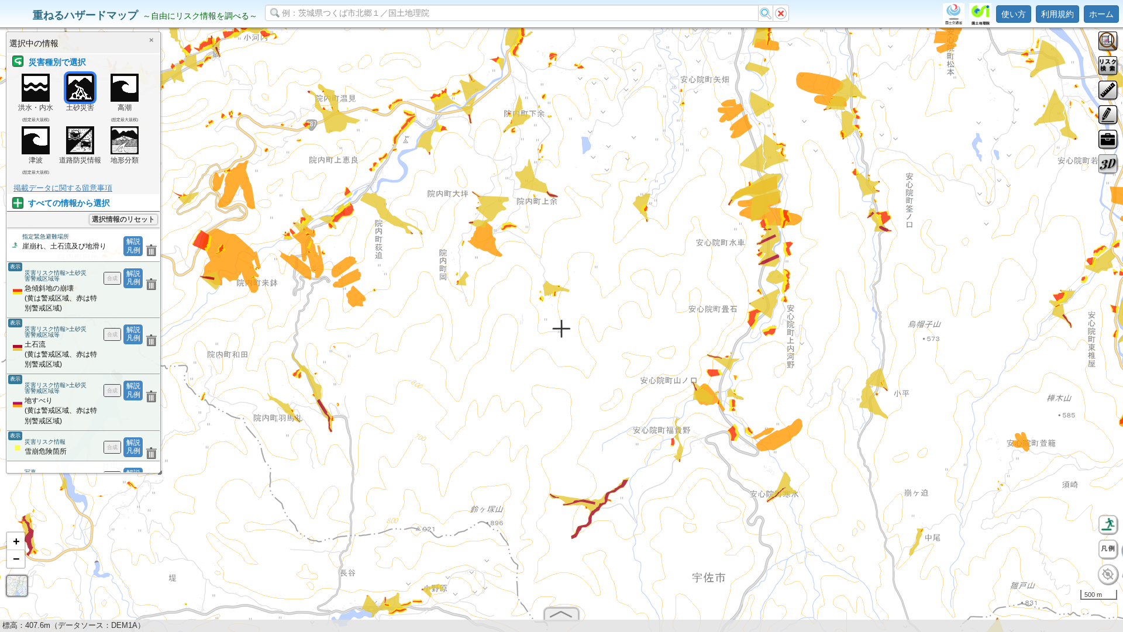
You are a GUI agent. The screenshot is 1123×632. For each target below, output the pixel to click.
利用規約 (1057, 14)
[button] (16, 541)
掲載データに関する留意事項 (62, 188)
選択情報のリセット (123, 219)
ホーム (1101, 14)
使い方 (1013, 14)
